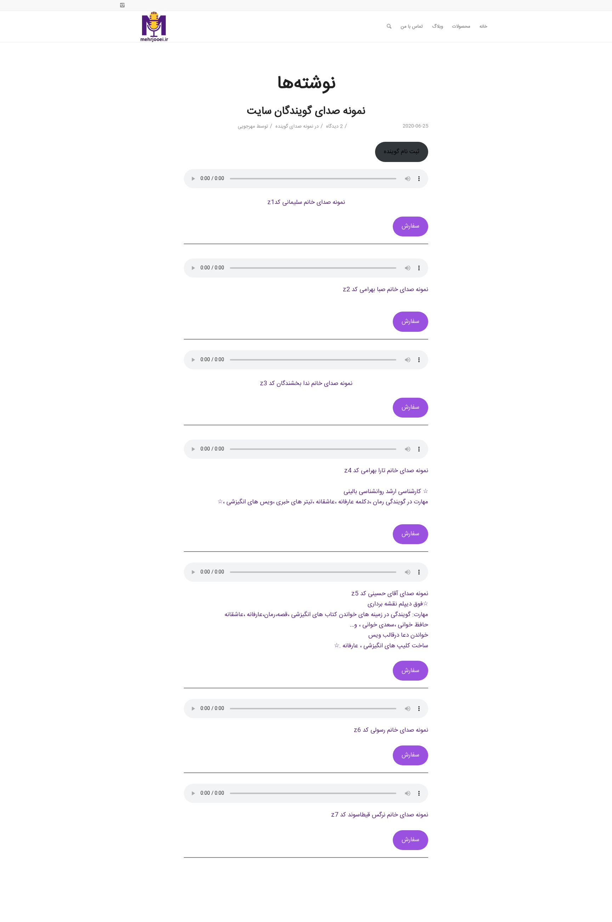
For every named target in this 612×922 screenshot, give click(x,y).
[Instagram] (122, 5)
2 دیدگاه (334, 126)
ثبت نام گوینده (401, 152)
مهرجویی (246, 126)
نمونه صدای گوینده (294, 126)
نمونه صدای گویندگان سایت (306, 111)
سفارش (410, 226)
